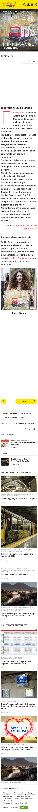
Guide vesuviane (6, 494)
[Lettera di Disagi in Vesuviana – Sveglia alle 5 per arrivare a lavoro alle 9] (19, 594)
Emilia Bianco (19, 112)
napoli (19, 570)
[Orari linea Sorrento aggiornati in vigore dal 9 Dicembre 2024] (19, 641)
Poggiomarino (24, 258)
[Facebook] (1, 803)
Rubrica (18, 568)
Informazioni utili (27, 494)
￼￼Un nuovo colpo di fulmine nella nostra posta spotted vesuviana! (17, 748)
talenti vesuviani (10, 417)
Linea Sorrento (19, 657)
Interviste (4, 568)
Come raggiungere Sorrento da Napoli (18, 498)
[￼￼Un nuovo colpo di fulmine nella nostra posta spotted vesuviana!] (19, 729)
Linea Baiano (18, 700)
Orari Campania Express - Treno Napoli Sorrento (21, 460)
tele (22, 417)
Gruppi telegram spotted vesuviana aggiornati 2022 (17, 555)
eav (15, 570)
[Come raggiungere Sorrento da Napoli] (19, 484)
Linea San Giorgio (29, 700)
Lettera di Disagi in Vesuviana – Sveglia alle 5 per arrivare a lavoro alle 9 (19, 614)
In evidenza (16, 494)
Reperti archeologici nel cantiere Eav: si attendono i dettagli (18, 786)
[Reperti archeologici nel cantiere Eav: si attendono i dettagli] (19, 769)
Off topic (12, 568)
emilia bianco (26, 413)
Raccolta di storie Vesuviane (23, 607)
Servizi (3, 495)
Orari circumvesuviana (8, 658)
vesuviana (18, 551)
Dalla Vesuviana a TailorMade (14, 574)
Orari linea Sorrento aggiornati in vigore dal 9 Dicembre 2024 (16, 662)
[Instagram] (6, 803)
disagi (21, 609)
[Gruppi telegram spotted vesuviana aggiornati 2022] (19, 527)
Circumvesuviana (10, 413)
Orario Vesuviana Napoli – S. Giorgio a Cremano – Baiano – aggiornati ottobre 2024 (18, 706)
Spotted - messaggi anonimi (17, 744)
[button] (24, 4)
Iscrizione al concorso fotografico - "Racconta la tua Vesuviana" (23, 442)
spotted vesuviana (7, 551)
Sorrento (10, 258)
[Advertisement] (19, 85)
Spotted (4, 744)
